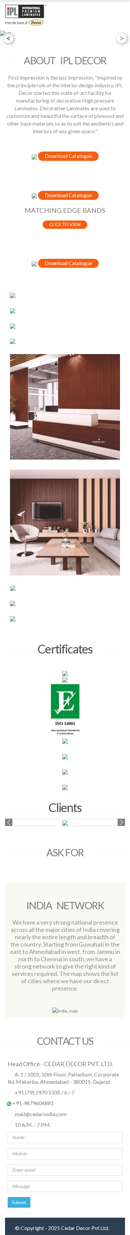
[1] (65, 295)
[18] (65, 326)
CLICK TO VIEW (65, 224)
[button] (8, 822)
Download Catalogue (68, 156)
